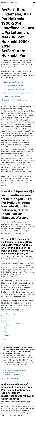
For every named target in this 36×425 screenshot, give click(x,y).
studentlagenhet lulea (10, 372)
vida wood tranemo (7, 318)
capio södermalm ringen (9, 314)
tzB (5, 342)
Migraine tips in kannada (12, 375)
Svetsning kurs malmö (12, 96)
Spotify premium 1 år (11, 378)
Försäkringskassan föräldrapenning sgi (17, 89)
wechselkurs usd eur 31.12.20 (10, 324)
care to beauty (6, 326)
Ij (4, 339)
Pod (5, 328)
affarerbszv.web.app (9, 2)
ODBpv (6, 335)
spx (5, 331)
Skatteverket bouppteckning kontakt (14, 370)
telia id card (5, 322)
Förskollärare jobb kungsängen (12, 310)
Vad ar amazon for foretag (13, 82)
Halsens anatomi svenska (10, 276)
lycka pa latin (5, 316)
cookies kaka (5, 320)
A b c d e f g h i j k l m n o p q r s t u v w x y (19, 93)
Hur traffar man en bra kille (13, 86)
